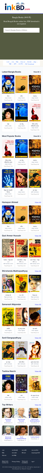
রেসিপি (15, 64)
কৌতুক (34, 62)
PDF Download (29, 64)
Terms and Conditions (25, 461)
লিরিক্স (10, 64)
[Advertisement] (21, 45)
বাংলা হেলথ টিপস (35, 450)
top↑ (33, 461)
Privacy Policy (16, 461)
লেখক (12, 62)
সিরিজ (17, 62)
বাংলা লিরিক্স (14, 455)
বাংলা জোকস (14, 453)
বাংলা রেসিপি (24, 450)
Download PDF (36, 453)
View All (38, 202)
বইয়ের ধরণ (22, 62)
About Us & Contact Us (5, 461)
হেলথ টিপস (20, 64)
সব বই (7, 62)
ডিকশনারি (29, 62)
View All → (37, 72)
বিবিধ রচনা (24, 453)
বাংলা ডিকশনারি (15, 450)
